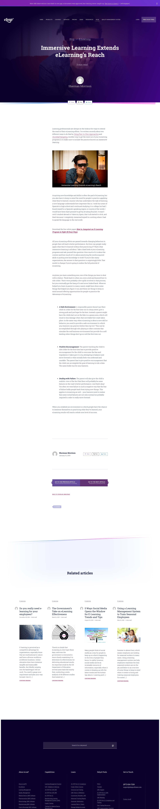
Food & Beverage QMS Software (27, 807)
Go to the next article (96, 482)
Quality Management (24, 792)
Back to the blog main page (61, 494)
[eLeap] (17, 20)
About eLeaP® (23, 784)
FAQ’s (98, 784)
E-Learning (84, 39)
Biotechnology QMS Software (27, 801)
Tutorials (99, 787)
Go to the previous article (66, 482)
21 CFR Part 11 (49, 795)
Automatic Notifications (77, 801)
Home (41, 19)
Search (113, 745)
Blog (97, 19)
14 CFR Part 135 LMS (51, 792)
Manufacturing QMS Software (27, 804)
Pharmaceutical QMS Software (27, 798)
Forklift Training (49, 803)
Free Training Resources (103, 805)
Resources (89, 19)
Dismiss (157, 4)
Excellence (22, 787)
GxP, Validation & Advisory (52, 787)
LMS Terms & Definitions (77, 792)
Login (137, 19)
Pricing (74, 19)
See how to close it (111, 3)
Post (81, 102)
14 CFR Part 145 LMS (51, 789)
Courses (58, 19)
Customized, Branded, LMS (78, 795)
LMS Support (100, 789)
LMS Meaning (101, 797)
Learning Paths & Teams (77, 804)
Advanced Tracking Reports (78, 798)
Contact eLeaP (127, 799)
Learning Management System (53, 784)
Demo (81, 19)
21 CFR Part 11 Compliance (78, 784)
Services (66, 19)
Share (72, 102)
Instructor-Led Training (77, 789)
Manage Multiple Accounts (78, 807)
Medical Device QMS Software (27, 795)
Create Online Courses (77, 787)
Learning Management (25, 789)
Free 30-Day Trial (148, 19)
